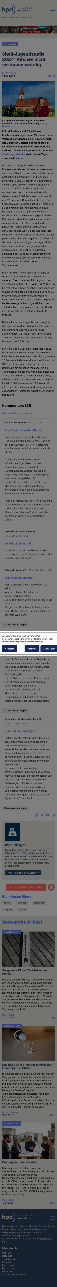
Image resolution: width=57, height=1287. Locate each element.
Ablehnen (32, 648)
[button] (52, 12)
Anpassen (9, 648)
